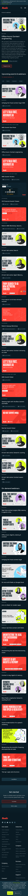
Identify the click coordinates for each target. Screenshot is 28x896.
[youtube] (7, 822)
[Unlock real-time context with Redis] (14, 619)
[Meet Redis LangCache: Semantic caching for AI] (14, 691)
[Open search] (21, 8)
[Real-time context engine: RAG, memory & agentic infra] (14, 503)
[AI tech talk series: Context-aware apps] (14, 471)
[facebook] (5, 822)
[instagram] (12, 822)
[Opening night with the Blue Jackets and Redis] (14, 395)
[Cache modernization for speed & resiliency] (14, 715)
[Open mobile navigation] (25, 8)
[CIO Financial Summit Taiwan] (14, 194)
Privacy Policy (16, 882)
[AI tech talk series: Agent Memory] (14, 267)
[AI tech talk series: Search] (14, 243)
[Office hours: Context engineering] (14, 145)
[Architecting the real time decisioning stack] (14, 643)
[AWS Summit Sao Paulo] (14, 120)
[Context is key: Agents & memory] (14, 667)
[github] (2, 822)
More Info (17, 893)
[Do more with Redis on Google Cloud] (14, 574)
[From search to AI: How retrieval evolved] (14, 293)
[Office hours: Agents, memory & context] (14, 527)
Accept (10, 893)
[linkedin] (10, 822)
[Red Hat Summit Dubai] (14, 421)
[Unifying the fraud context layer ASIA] (14, 95)
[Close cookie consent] (26, 883)
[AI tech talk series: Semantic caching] (14, 445)
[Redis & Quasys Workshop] (14, 319)
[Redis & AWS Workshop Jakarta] (14, 218)
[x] (15, 822)
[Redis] (5, 7)
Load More (14, 779)
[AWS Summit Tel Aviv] (14, 169)
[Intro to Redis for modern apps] (14, 597)
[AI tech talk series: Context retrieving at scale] (14, 344)
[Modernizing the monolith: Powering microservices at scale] (14, 740)
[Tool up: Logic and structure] (14, 763)
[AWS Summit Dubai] (14, 370)
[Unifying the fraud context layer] (14, 551)
